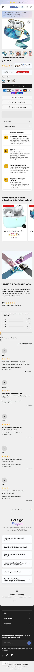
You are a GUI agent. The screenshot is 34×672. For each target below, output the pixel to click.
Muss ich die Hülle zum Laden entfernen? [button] (14, 539)
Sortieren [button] (5, 338)
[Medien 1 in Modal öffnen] (29, 22)
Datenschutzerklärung (9, 666)
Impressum (22, 669)
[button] (12, 509)
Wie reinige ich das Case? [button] (12, 572)
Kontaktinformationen (14, 669)
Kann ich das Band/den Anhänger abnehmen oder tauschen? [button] (15, 564)
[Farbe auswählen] (24, 226)
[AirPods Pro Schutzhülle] (14, 216)
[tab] (25, 344)
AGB (24, 666)
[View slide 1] (14, 601)
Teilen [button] (9, 369)
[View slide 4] (20, 601)
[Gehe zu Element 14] (25, 53)
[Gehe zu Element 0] (4, 53)
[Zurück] (2, 2)
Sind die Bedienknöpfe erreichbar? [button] (15, 547)
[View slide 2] (16, 601)
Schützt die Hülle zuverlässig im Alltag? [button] (15, 555)
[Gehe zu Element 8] (11, 53)
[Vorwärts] (31, 2)
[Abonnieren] (29, 643)
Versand (27, 666)
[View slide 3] (18, 601)
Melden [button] (5, 369)
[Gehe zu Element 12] (18, 53)
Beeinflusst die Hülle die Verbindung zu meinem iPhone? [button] (14, 580)
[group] (17, 303)
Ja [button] (2, 369)
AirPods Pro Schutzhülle (14, 231)
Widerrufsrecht (18, 666)
